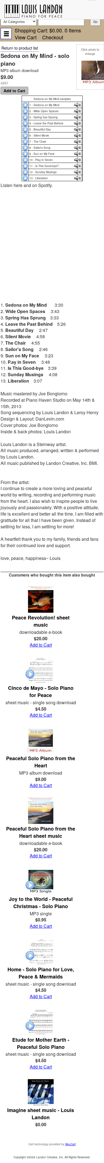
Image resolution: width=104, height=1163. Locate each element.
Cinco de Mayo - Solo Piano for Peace (40, 691)
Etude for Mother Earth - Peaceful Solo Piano (40, 1043)
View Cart (26, 37)
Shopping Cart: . (48, 30)
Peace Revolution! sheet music (41, 621)
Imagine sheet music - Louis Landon (40, 1113)
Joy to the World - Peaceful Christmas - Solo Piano (41, 902)
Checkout (52, 37)
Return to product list (19, 48)
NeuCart (70, 1144)
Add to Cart (14, 90)
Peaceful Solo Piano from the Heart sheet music (40, 832)
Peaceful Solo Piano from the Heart (40, 762)
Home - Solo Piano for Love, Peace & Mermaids (40, 973)
